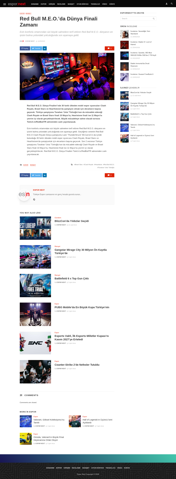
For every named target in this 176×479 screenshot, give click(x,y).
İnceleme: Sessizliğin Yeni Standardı (140, 32)
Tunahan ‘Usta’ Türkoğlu (106, 167)
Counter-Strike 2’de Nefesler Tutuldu (77, 364)
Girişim (52, 4)
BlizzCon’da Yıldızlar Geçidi (72, 221)
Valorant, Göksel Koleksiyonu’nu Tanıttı (49, 421)
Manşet (71, 4)
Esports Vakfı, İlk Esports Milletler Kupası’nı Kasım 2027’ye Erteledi (82, 337)
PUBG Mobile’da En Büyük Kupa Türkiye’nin (82, 307)
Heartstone (98, 164)
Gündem (58, 218)
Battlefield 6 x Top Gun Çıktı (72, 278)
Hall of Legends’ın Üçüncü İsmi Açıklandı (97, 421)
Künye (112, 4)
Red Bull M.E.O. (109, 164)
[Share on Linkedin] (45, 48)
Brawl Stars (79, 164)
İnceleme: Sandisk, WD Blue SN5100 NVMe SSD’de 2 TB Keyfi (143, 54)
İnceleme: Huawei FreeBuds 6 (142, 74)
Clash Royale (88, 164)
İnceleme (61, 4)
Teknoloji (95, 4)
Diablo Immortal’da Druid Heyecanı (140, 64)
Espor (43, 4)
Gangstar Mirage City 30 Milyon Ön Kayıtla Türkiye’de (81, 251)
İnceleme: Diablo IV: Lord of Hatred (141, 43)
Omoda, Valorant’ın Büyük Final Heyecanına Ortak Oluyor (49, 438)
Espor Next (30, 41)
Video (104, 4)
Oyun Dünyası (82, 4)
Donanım (34, 4)
